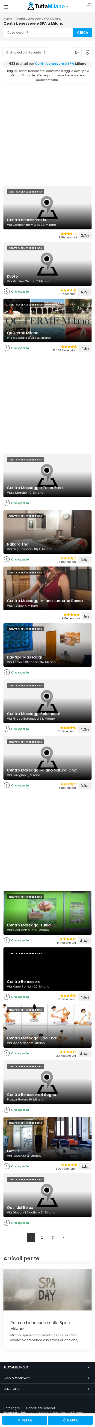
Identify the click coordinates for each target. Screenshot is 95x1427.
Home (7, 19)
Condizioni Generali (41, 1408)
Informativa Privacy (17, 1412)
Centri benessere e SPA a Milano (39, 19)
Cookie (42, 1412)
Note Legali (11, 1408)
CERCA (82, 32)
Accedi (89, 6)
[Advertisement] (47, 133)
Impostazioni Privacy (68, 1412)
